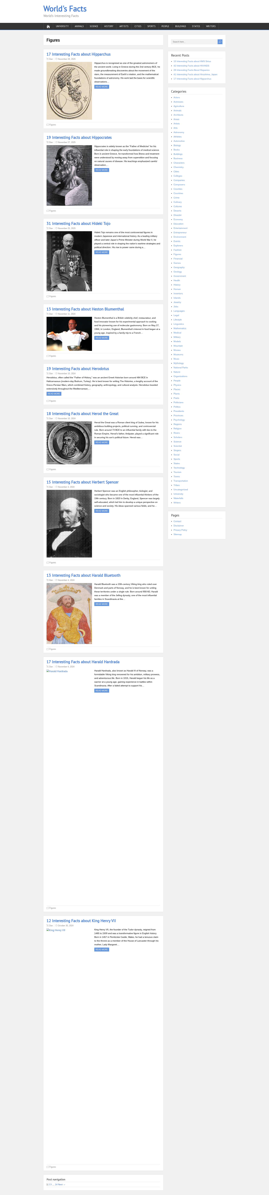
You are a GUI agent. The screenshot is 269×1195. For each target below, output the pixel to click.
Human (177, 289)
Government (180, 276)
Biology (177, 145)
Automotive (179, 141)
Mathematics (180, 328)
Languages (179, 311)
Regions (178, 424)
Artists (123, 26)
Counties (178, 189)
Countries (178, 193)
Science (94, 26)
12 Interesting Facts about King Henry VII (81, 920)
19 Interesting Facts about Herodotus (78, 368)
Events (177, 241)
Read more (102, 87)
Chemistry (179, 167)
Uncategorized (181, 489)
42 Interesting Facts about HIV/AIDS (191, 65)
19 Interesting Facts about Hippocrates (79, 137)
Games (177, 263)
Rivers (177, 433)
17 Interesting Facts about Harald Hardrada (83, 661)
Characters (179, 163)
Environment (180, 237)
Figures (52, 125)
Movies (177, 350)
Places (177, 389)
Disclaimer (179, 525)
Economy (178, 219)
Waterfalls (178, 498)
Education (178, 224)
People (165, 26)
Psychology (179, 420)
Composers (179, 184)
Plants (177, 393)
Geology (178, 271)
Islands (177, 298)
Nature (177, 372)
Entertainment (180, 228)
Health (177, 280)
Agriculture (179, 106)
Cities (137, 26)
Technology (179, 467)
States (196, 26)
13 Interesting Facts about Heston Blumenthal (85, 309)
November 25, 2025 (67, 228)
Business (178, 158)
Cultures (178, 206)
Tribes (177, 485)
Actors (177, 97)
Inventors (178, 293)
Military (177, 337)
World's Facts (65, 8)
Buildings (180, 26)
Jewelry (177, 302)
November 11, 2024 (66, 314)
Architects (178, 115)
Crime (176, 197)
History (108, 26)
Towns (177, 476)
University (62, 26)
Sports (151, 26)
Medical (177, 332)
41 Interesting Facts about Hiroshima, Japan (195, 74)
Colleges (178, 176)
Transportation (181, 481)
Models (177, 341)
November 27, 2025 (67, 142)
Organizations (180, 376)
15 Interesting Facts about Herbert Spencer (83, 482)
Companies (179, 180)
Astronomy (179, 132)
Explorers (178, 245)
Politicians (178, 402)
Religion (178, 428)
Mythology (179, 363)
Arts (175, 128)
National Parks (181, 367)
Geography (179, 267)
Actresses (178, 102)
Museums (178, 354)
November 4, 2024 (66, 487)
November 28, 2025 (67, 59)
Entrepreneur (180, 232)
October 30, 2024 (65, 925)
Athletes (178, 136)
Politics (177, 406)
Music (176, 359)
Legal (176, 315)
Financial (178, 258)
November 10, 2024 (67, 373)
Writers (211, 26)
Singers (177, 450)
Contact (177, 521)
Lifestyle (178, 319)
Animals (79, 26)
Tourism (177, 472)
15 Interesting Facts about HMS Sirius (192, 61)
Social (176, 454)
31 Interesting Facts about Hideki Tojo (78, 223)
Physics (177, 385)
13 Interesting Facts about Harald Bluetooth (83, 575)
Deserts (177, 210)
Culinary (178, 202)
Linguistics (179, 324)
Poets (176, 398)
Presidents (179, 411)
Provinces (178, 415)
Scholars (178, 437)
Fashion (178, 250)
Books (177, 149)
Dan (51, 59)
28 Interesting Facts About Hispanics (192, 70)
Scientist (178, 446)
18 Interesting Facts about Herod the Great (82, 413)
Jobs (176, 306)
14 (56, 1184)
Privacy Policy (180, 530)
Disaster (178, 215)
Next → (61, 1184)
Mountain (178, 345)
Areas (176, 119)
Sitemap (178, 534)
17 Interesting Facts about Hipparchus (79, 54)
